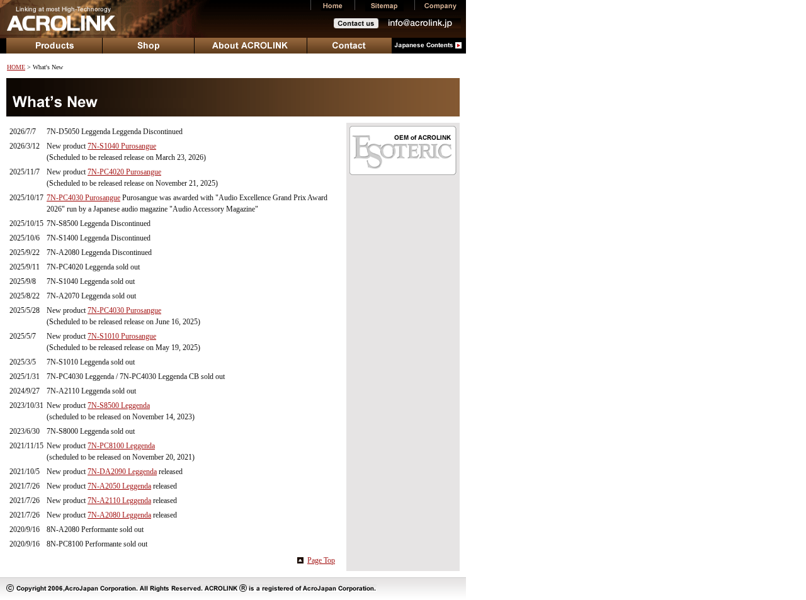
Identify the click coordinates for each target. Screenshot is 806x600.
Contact (349, 46)
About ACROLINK (251, 46)
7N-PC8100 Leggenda (121, 445)
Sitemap (384, 6)
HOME (16, 67)
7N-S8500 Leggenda (119, 405)
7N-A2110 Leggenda (119, 500)
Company (440, 6)
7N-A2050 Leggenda (119, 486)
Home (332, 6)
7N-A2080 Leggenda (119, 515)
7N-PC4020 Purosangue (124, 171)
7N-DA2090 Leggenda (122, 471)
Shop (149, 46)
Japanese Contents (429, 46)
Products (54, 46)
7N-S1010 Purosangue (122, 336)
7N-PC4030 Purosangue (83, 197)
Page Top (321, 560)
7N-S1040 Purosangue (122, 146)
